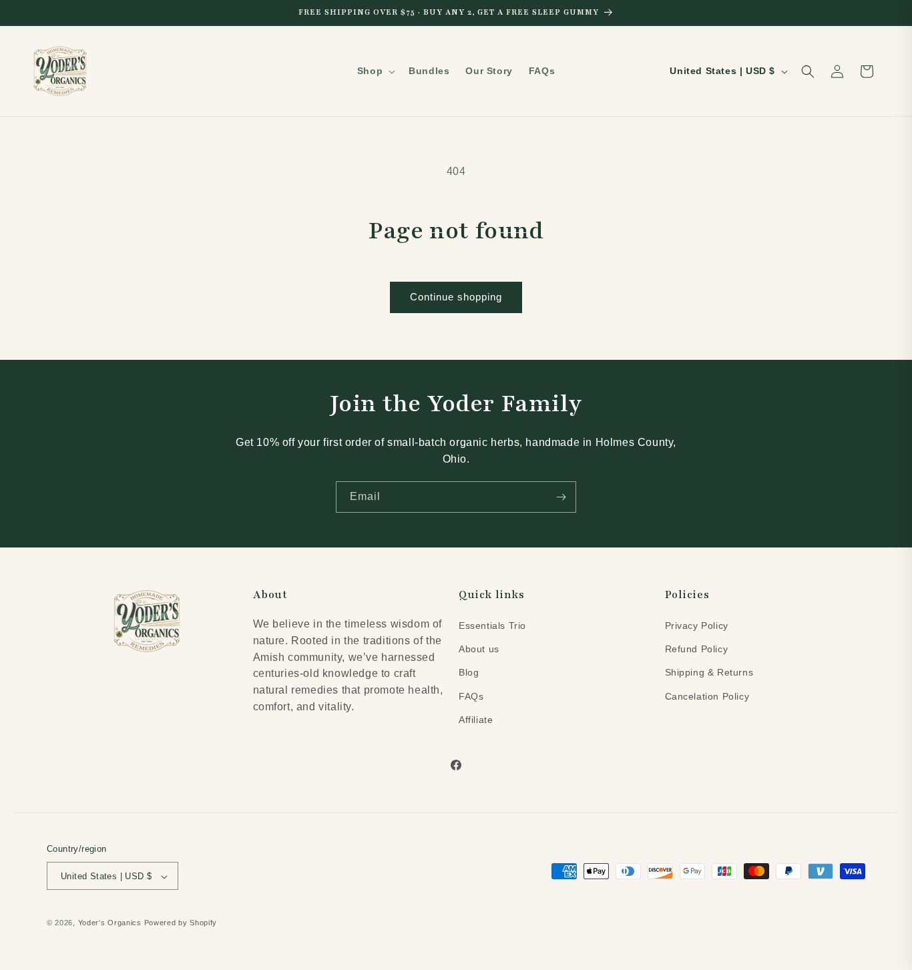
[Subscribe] (561, 497)
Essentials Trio (492, 625)
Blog (469, 672)
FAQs (471, 695)
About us (479, 648)
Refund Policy (696, 648)
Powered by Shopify (181, 923)
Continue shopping (456, 296)
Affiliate (476, 719)
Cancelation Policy (707, 695)
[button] (375, 71)
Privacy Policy (696, 625)
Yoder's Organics (110, 923)
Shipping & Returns (709, 672)
